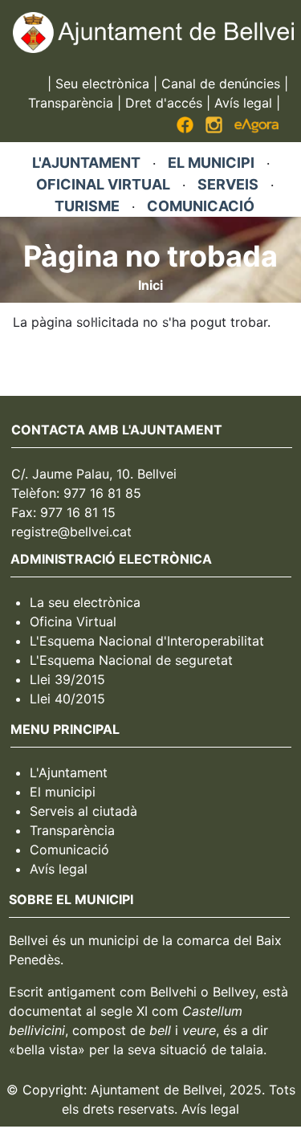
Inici (150, 285)
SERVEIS (227, 184)
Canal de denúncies (220, 83)
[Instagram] (213, 128)
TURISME (87, 206)
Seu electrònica (102, 83)
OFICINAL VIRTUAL (103, 184)
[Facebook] (185, 128)
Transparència (70, 103)
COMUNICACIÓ (200, 206)
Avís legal (243, 103)
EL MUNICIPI (211, 162)
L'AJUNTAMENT (86, 162)
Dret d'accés (163, 103)
